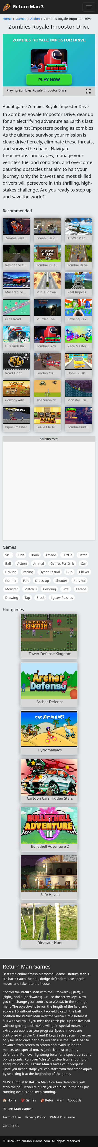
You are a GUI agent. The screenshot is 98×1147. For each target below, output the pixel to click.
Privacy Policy (35, 1117)
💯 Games (28, 1100)
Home (7, 18)
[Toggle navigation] (89, 7)
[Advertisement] (49, 491)
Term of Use (12, 1117)
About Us (75, 1100)
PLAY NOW (49, 79)
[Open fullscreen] (88, 91)
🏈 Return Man (51, 1100)
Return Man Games (17, 1109)
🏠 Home (9, 1100)
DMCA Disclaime (62, 1117)
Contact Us (11, 1125)
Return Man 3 (28, 6)
